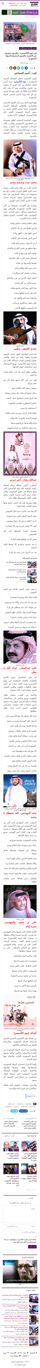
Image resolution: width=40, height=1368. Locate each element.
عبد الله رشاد (20, 1103)
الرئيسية (32, 1353)
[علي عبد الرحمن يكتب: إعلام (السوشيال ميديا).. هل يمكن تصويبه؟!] (33, 1309)
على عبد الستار (11, 1103)
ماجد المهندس (24, 1106)
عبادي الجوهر (29, 1103)
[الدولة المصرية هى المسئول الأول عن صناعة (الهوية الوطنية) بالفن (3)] (32, 564)
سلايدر (34, 48)
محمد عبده (16, 1106)
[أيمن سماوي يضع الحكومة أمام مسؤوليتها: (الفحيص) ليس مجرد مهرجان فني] (11, 1169)
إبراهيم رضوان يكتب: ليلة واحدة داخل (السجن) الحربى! (11, 1124)
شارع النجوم (27, 48)
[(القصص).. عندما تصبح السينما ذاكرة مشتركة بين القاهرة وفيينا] (33, 1298)
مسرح (5, 1353)
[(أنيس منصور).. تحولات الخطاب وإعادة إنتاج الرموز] (32, 579)
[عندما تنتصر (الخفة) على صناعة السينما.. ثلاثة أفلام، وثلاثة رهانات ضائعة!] (33, 1341)
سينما (12, 1353)
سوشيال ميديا (15, 1356)
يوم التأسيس (8, 1106)
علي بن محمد (33, 1106)
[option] (20, 1272)
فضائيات (24, 1356)
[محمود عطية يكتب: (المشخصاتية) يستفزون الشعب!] (32, 572)
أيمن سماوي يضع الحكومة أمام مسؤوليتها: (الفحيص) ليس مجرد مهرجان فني (20, 1279)
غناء (21, 48)
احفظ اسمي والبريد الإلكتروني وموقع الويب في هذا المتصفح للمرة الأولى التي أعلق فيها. (20, 1241)
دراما (24, 1353)
